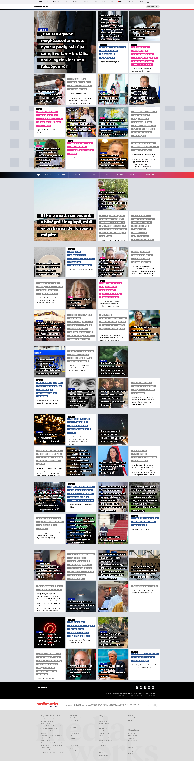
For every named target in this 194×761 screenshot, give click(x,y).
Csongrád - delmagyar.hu (48, 728)
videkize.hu (102, 743)
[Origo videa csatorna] (149, 687)
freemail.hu (131, 733)
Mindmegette (57, 1)
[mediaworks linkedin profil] (155, 705)
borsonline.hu (103, 755)
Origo (40, 1)
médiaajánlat (153, 693)
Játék (141, 1)
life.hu (130, 720)
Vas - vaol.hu (74, 715)
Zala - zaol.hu (74, 720)
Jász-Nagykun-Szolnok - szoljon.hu (51, 743)
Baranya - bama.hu (46, 721)
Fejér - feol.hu (44, 733)
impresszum (146, 693)
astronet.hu (102, 719)
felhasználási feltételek (126, 693)
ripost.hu (131, 715)
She (112, 1)
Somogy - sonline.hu (47, 750)
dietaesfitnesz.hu (104, 738)
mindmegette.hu (104, 733)
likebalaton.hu (103, 728)
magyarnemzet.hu (75, 731)
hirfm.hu (131, 753)
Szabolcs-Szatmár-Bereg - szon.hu (51, 752)
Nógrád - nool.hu (45, 747)
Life (48, 1)
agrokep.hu (73, 751)
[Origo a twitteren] (141, 687)
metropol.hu (132, 718)
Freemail (85, 1)
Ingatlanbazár (131, 1)
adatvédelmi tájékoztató (112, 693)
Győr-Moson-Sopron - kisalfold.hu (51, 735)
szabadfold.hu (74, 733)
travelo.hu (102, 735)
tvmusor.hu (102, 745)
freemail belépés (152, 7)
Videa (66, 1)
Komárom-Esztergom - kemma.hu (51, 745)
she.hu (130, 723)
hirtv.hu (72, 735)
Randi (120, 1)
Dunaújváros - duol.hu (47, 731)
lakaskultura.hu (104, 723)
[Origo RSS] (153, 687)
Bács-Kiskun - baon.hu (47, 719)
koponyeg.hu (132, 735)
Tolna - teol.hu (45, 755)
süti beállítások (138, 693)
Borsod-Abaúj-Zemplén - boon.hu (51, 726)
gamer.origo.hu (104, 726)
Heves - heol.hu (45, 740)
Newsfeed (75, 1)
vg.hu (71, 748)
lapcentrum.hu (133, 740)
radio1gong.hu (133, 751)
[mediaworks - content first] (47, 704)
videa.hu (131, 738)
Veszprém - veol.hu (76, 718)
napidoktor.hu (103, 731)
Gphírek (104, 1)
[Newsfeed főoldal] (42, 687)
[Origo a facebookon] (137, 687)
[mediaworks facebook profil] (150, 705)
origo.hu (72, 738)
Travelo (95, 1)
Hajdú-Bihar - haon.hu (47, 738)
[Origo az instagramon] (145, 687)
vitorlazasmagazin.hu (106, 740)
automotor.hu (103, 721)
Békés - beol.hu (45, 723)
